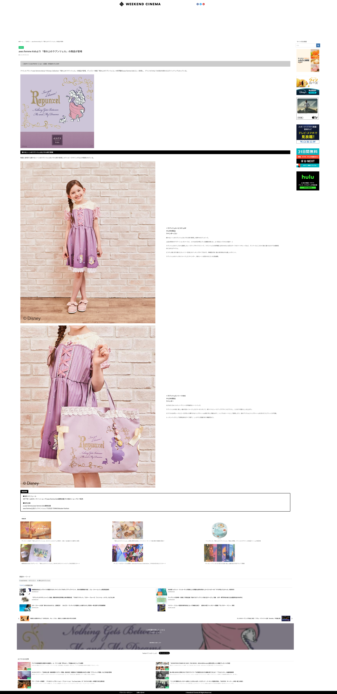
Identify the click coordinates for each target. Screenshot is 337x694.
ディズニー (33, 580)
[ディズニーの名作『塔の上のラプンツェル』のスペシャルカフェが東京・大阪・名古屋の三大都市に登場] (63, 530)
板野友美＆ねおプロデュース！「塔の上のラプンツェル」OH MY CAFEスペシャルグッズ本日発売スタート (51, 563)
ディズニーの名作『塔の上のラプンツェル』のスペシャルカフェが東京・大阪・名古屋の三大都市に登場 (50, 541)
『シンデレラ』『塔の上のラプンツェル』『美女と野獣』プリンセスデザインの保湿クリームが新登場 (233, 541)
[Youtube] (204, 4)
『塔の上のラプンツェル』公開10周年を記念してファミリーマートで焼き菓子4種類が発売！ (139, 541)
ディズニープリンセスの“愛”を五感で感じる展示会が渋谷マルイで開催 (225, 563)
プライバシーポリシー (126, 692)
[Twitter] (201, 4)
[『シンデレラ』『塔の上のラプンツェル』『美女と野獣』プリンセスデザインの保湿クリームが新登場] (247, 530)
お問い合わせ (140, 692)
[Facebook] (198, 4)
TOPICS (21, 47)
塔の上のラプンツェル (44, 580)
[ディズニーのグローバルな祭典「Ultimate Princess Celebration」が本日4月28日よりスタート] (155, 553)
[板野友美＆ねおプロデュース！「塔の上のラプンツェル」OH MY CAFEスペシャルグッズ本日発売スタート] (63, 553)
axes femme (24, 580)
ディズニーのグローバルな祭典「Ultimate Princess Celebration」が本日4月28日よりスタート (139, 563)
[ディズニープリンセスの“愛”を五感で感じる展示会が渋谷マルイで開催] (247, 553)
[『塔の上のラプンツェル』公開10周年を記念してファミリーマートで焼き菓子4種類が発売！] (155, 530)
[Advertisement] (168, 24)
